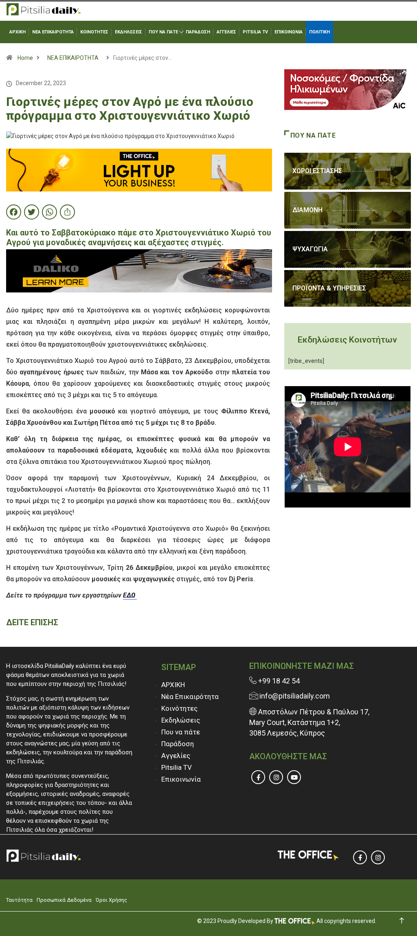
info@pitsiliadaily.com (294, 696)
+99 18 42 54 (278, 681)
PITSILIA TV (255, 32)
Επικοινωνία (181, 779)
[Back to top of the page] (402, 921)
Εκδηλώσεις (180, 720)
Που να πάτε (180, 732)
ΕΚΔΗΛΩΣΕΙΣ (128, 32)
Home (25, 58)
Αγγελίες (175, 755)
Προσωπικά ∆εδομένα (64, 900)
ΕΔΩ (130, 595)
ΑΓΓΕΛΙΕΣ (226, 32)
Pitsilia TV (176, 767)
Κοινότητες (179, 708)
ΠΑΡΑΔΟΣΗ (198, 32)
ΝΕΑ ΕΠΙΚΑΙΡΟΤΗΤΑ (53, 32)
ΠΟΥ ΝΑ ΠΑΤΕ (163, 32)
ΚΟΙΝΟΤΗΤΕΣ (94, 32)
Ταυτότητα (19, 900)
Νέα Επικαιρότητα (190, 696)
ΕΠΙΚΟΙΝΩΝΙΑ (288, 32)
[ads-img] (139, 169)
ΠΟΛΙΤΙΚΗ (319, 32)
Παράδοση (177, 744)
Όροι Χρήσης (111, 900)
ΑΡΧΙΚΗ (17, 32)
